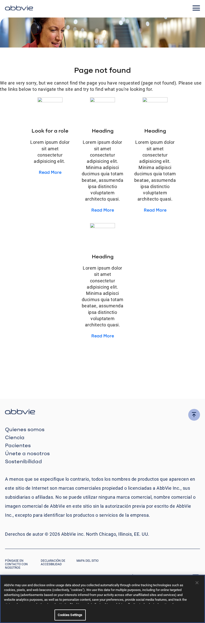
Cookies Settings (70, 615)
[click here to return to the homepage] (19, 9)
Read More (50, 172)
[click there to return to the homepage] (102, 412)
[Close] (197, 582)
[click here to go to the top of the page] (194, 415)
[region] (102, 599)
